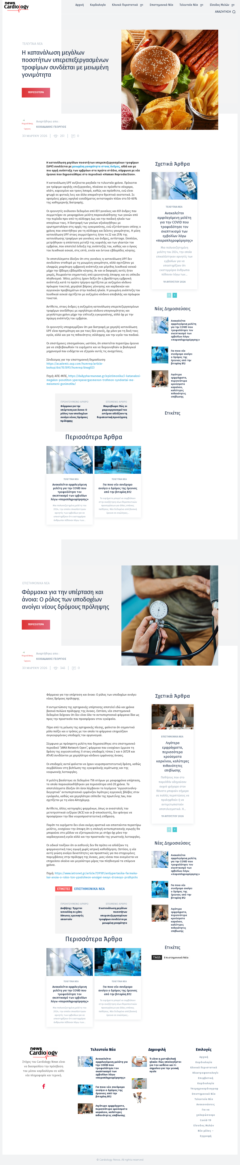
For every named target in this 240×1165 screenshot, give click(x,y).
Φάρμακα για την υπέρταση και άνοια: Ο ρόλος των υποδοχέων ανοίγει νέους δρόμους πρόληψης (74, 413)
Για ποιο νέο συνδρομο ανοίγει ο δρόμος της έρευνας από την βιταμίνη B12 (117, 488)
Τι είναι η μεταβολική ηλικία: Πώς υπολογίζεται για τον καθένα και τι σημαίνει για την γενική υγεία (165, 1065)
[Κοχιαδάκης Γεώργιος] (29, 124)
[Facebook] (44, 1087)
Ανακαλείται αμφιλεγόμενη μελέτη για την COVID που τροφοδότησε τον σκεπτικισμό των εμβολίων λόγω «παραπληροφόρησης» (70, 492)
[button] (225, 12)
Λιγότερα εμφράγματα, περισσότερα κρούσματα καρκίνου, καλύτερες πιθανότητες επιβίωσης (179, 385)
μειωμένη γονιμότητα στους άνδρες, (96, 166)
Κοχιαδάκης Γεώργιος (51, 126)
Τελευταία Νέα (32, 43)
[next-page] (175, 295)
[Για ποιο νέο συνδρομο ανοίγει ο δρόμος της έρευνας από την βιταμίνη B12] (118, 460)
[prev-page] (169, 295)
